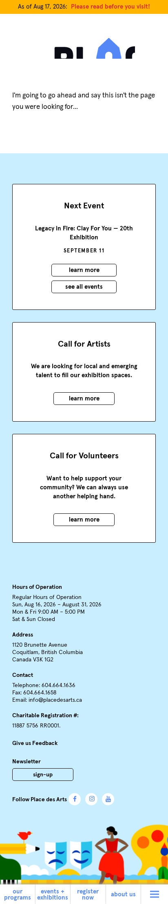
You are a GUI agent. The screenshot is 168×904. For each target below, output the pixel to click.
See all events (84, 287)
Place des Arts (84, 46)
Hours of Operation (37, 587)
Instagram (91, 799)
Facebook (75, 799)
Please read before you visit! (110, 7)
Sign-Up (43, 775)
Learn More (84, 270)
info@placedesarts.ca (55, 700)
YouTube (108, 799)
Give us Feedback (34, 743)
